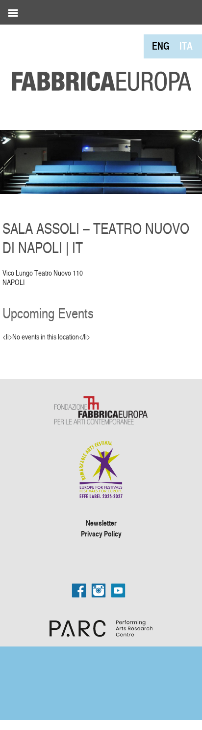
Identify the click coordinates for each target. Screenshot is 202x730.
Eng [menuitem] (161, 46)
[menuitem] (161, 46)
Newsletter (101, 522)
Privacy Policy (101, 533)
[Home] (98, 59)
